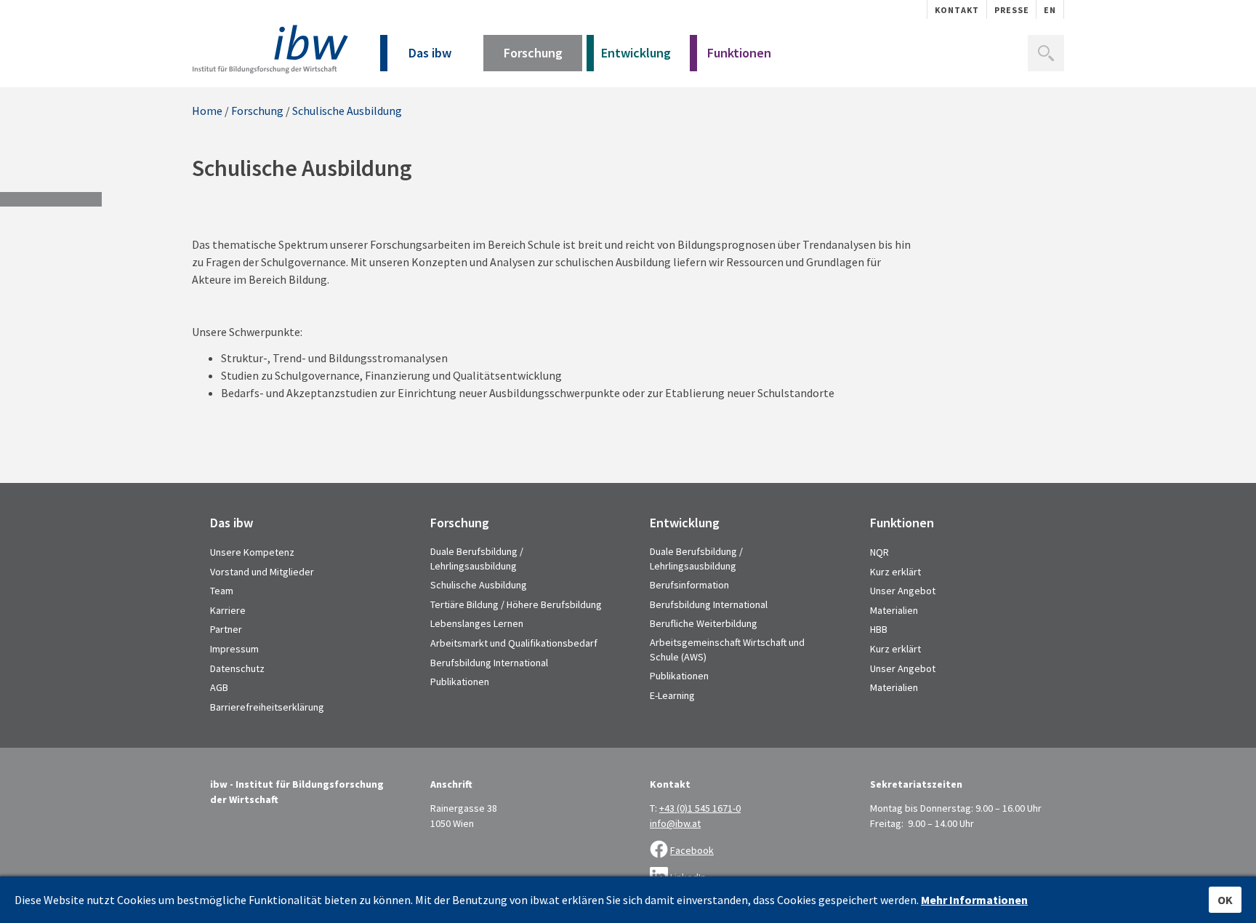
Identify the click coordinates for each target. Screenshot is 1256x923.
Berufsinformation (689, 584)
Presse (1011, 9)
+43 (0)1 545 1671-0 (700, 808)
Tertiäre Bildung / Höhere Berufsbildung (516, 604)
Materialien (894, 610)
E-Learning (672, 695)
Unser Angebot (902, 590)
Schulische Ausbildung (347, 110)
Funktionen (739, 52)
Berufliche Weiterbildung (703, 623)
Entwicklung (636, 52)
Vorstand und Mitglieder (262, 571)
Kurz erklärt (895, 571)
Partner (226, 629)
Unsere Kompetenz (252, 552)
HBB (878, 629)
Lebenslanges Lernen (476, 623)
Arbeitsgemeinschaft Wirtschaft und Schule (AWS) (727, 649)
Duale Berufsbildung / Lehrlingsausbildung (476, 558)
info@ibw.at (675, 823)
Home (207, 110)
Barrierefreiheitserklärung (267, 707)
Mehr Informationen (974, 899)
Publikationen (459, 681)
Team (221, 590)
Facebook (692, 850)
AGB (219, 687)
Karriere (228, 610)
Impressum (234, 648)
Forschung (533, 52)
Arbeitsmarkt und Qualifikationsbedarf (513, 643)
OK (1225, 899)
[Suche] (1046, 53)
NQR (879, 552)
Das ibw (429, 52)
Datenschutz (237, 668)
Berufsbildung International (489, 662)
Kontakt (957, 9)
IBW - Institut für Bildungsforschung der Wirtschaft (270, 49)
